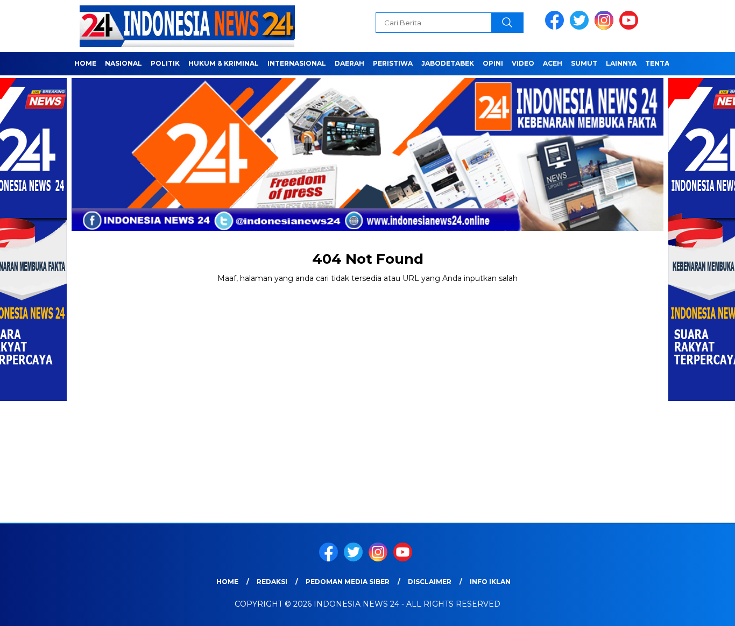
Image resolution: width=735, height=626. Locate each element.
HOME (85, 63)
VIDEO (523, 63)
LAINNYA (621, 63)
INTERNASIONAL (296, 63)
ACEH (552, 63)
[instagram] (606, 27)
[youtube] (630, 27)
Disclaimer (429, 582)
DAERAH (349, 63)
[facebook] (556, 27)
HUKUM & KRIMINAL (223, 63)
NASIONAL (123, 63)
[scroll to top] (704, 609)
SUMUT (584, 63)
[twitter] (581, 27)
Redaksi (272, 582)
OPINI (493, 63)
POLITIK (165, 63)
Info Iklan (490, 582)
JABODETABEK (447, 63)
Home (227, 582)
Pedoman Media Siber (348, 582)
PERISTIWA (393, 63)
